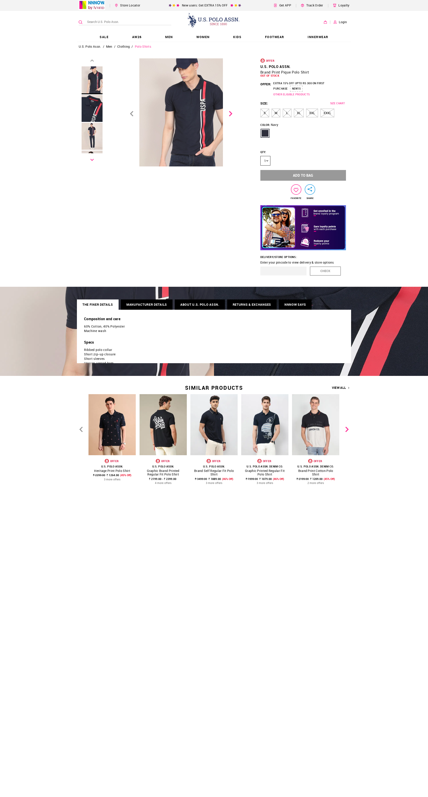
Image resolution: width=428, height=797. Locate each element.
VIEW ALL (339, 387)
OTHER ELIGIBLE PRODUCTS (291, 94)
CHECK (325, 271)
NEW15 (296, 88)
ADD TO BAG (303, 175)
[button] (265, 133)
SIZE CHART (337, 103)
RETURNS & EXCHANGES (252, 304)
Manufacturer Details (146, 304)
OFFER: (265, 84)
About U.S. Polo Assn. (199, 304)
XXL (312, 113)
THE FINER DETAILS (97, 304)
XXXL (327, 113)
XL (299, 113)
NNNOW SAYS (295, 304)
